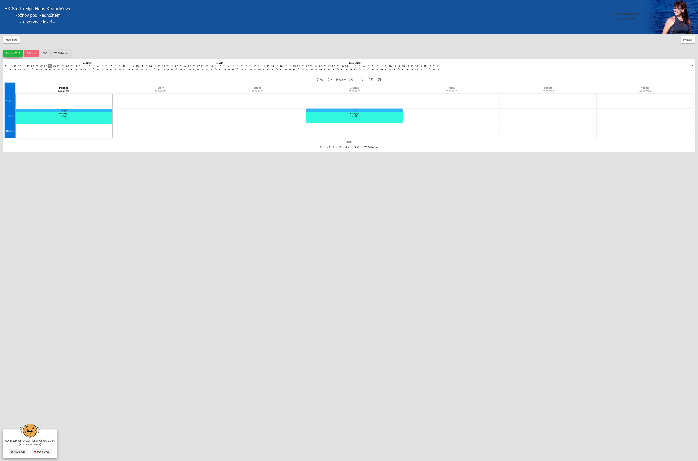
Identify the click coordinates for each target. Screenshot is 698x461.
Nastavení (19, 451)
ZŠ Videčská (61, 53)
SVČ (45, 53)
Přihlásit (687, 39)
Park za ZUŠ (13, 53)
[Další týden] (351, 79)
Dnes (319, 79)
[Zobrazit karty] (371, 79)
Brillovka (31, 53)
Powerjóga (64, 113)
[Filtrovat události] (362, 79)
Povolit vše (42, 451)
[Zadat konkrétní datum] (379, 79)
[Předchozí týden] (329, 79)
